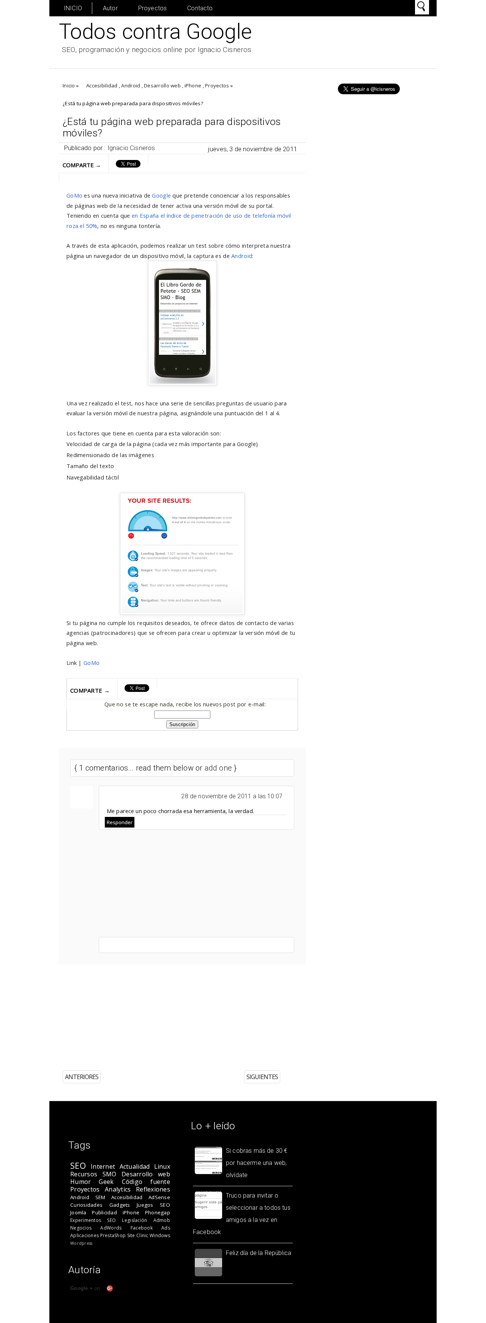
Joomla (78, 1212)
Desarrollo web (162, 85)
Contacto (200, 8)
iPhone (193, 85)
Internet (103, 1166)
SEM (100, 1197)
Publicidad (104, 1212)
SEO (78, 1165)
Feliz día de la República (258, 1253)
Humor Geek (92, 1181)
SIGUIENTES (262, 1077)
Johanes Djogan (328, 1317)
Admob (161, 1220)
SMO (110, 1174)
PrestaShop (113, 1235)
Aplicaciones (84, 1235)
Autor (110, 8)
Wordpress (81, 1243)
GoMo (74, 195)
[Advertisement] (232, 1011)
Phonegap (157, 1212)
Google (161, 195)
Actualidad (135, 1166)
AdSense (159, 1197)
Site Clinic (137, 1235)
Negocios (81, 1228)
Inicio (69, 85)
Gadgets (119, 1204)
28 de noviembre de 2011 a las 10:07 (231, 796)
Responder (120, 822)
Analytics (118, 1189)
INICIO (73, 8)
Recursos (83, 1174)
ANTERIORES (81, 1077)
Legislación (134, 1220)
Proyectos (152, 8)
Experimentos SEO (93, 1220)
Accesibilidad (101, 85)
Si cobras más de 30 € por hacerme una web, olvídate (256, 1163)
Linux (162, 1166)
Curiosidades (86, 1204)
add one (218, 767)
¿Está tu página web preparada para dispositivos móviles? (172, 127)
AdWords (111, 1228)
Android (130, 85)
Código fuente (146, 1181)
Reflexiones (153, 1189)
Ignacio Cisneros (131, 148)
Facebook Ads (150, 1228)
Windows (160, 1235)
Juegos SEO (153, 1204)
